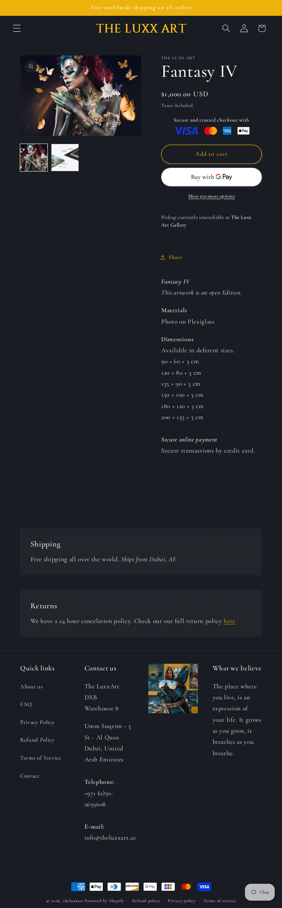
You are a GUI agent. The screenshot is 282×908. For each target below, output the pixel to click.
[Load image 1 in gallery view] (33, 157)
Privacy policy (182, 900)
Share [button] (175, 257)
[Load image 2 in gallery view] (65, 157)
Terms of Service (40, 757)
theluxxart (73, 900)
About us (31, 686)
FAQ (26, 704)
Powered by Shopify (104, 900)
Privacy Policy (37, 722)
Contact (29, 775)
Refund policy (146, 900)
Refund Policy (37, 739)
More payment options (211, 196)
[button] (17, 28)
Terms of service (219, 900)
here (229, 621)
